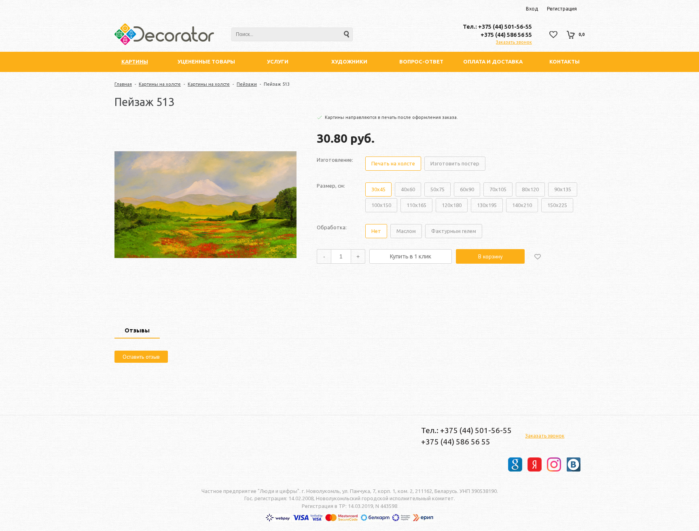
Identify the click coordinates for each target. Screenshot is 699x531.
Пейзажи (247, 84)
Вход (532, 8)
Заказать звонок (514, 42)
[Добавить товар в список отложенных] (537, 256)
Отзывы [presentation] (137, 330)
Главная (123, 84)
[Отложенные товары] (553, 34)
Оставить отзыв (141, 356)
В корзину (490, 256)
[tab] (137, 331)
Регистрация (562, 8)
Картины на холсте (160, 84)
